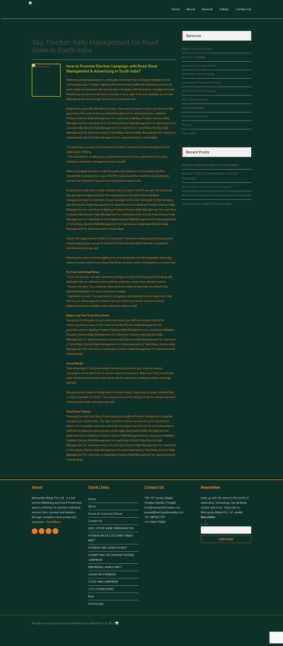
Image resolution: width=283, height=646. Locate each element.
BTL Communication (195, 99)
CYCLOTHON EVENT (101, 589)
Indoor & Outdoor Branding (199, 91)
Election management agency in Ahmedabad (210, 165)
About (190, 9)
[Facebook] (35, 531)
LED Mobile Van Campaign (198, 74)
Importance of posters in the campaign (207, 203)
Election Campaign (193, 57)
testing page (96, 603)
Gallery (224, 9)
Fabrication (189, 133)
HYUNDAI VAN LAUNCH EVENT (107, 547)
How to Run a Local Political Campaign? (207, 186)
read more (53, 522)
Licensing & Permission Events (201, 82)
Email (204, 524)
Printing (186, 125)
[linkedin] (55, 531)
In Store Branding (193, 108)
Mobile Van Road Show (196, 48)
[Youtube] (49, 531)
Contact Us (243, 9)
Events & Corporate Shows (199, 65)
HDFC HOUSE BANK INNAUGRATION (111, 528)
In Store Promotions (195, 116)
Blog (91, 596)
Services (207, 9)
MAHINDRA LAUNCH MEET (105, 567)
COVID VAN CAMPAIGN (103, 581)
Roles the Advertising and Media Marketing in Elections (216, 195)
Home (176, 9)
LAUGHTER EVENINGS (102, 574)
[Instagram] (42, 531)
